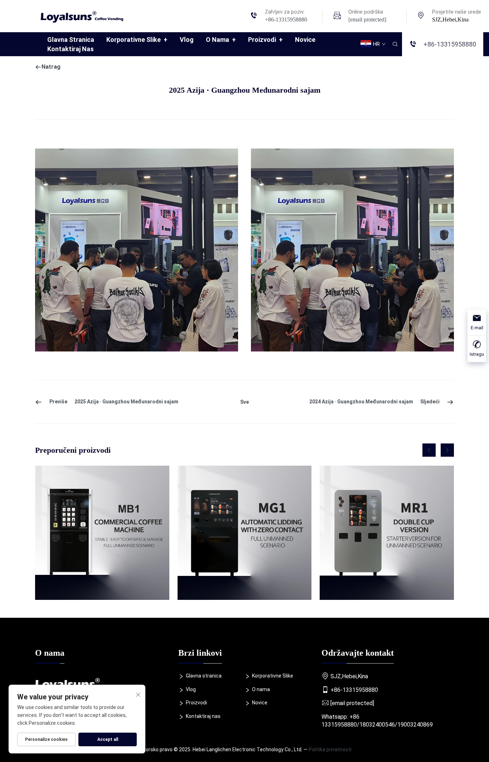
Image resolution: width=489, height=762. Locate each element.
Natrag (51, 66)
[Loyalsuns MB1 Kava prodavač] (102, 533)
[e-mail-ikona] (337, 16)
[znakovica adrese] (421, 16)
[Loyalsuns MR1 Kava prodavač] (387, 533)
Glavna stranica (70, 39)
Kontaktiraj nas (70, 49)
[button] (429, 450)
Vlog (187, 39)
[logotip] (84, 15)
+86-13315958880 (286, 19)
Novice (305, 39)
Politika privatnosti (330, 749)
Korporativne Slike (137, 39)
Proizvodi (265, 39)
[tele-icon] (254, 16)
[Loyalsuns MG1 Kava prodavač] (245, 533)
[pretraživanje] (395, 44)
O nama (221, 39)
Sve (244, 402)
